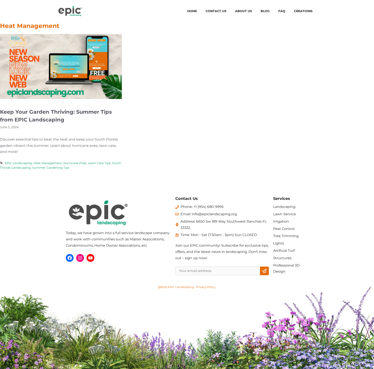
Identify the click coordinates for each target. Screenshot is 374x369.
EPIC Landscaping (18, 163)
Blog (265, 11)
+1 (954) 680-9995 (208, 207)
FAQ (281, 11)
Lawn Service (284, 214)
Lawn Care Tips (99, 163)
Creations (303, 11)
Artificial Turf (284, 251)
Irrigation (281, 221)
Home (192, 11)
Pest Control (284, 229)
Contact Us (216, 11)
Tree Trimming (286, 236)
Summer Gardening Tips (50, 167)
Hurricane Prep (74, 163)
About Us (243, 11)
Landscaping (284, 207)
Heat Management (48, 163)
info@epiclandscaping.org (214, 214)
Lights (278, 243)
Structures (282, 258)
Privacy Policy (205, 287)
